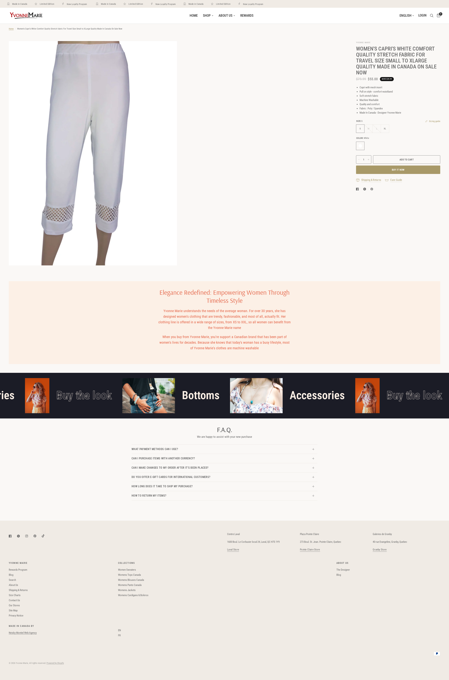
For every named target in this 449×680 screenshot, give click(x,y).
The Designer (343, 569)
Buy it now (398, 169)
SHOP (207, 16)
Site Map (13, 610)
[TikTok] (45, 536)
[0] (437, 16)
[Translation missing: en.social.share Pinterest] (372, 189)
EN (119, 630)
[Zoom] (169, 48)
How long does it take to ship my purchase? (162, 486)
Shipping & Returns (18, 590)
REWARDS (246, 16)
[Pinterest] (37, 536)
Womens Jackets (127, 590)
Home (11, 29)
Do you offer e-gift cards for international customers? (171, 477)
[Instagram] (29, 536)
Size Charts (15, 595)
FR (119, 635)
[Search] (431, 16)
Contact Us (14, 600)
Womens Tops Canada (129, 574)
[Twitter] (21, 536)
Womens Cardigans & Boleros (133, 595)
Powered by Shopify (55, 663)
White (360, 146)
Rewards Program (18, 569)
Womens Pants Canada (130, 585)
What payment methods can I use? (155, 449)
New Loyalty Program (68, 4)
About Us (13, 585)
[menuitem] (193, 15)
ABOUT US (225, 16)
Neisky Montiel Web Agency (23, 632)
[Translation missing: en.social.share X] (365, 189)
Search (12, 580)
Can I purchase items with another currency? (163, 458)
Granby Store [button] (380, 549)
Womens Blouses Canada (131, 580)
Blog (11, 574)
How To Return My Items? (149, 495)
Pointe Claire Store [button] (310, 549)
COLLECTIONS (126, 563)
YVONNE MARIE (18, 563)
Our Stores (14, 605)
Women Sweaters (127, 569)
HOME (194, 16)
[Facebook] (12, 536)
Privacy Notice (16, 615)
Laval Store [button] (233, 549)
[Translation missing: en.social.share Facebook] (358, 189)
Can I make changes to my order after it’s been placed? (170, 467)
